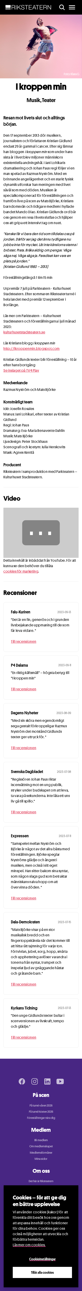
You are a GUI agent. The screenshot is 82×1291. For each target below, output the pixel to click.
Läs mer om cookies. (29, 1244)
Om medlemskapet (41, 1146)
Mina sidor (41, 1159)
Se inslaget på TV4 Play (21, 370)
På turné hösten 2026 (41, 1111)
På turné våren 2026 (41, 1105)
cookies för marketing (20, 571)
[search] (62, 7)
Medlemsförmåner (41, 1152)
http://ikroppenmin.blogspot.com (31, 348)
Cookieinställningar (42, 1259)
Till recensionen (23, 641)
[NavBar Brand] (28, 7)
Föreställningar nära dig (41, 1118)
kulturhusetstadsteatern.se (24, 332)
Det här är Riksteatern (41, 1181)
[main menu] (72, 7)
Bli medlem (41, 1140)
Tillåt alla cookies (42, 1272)
